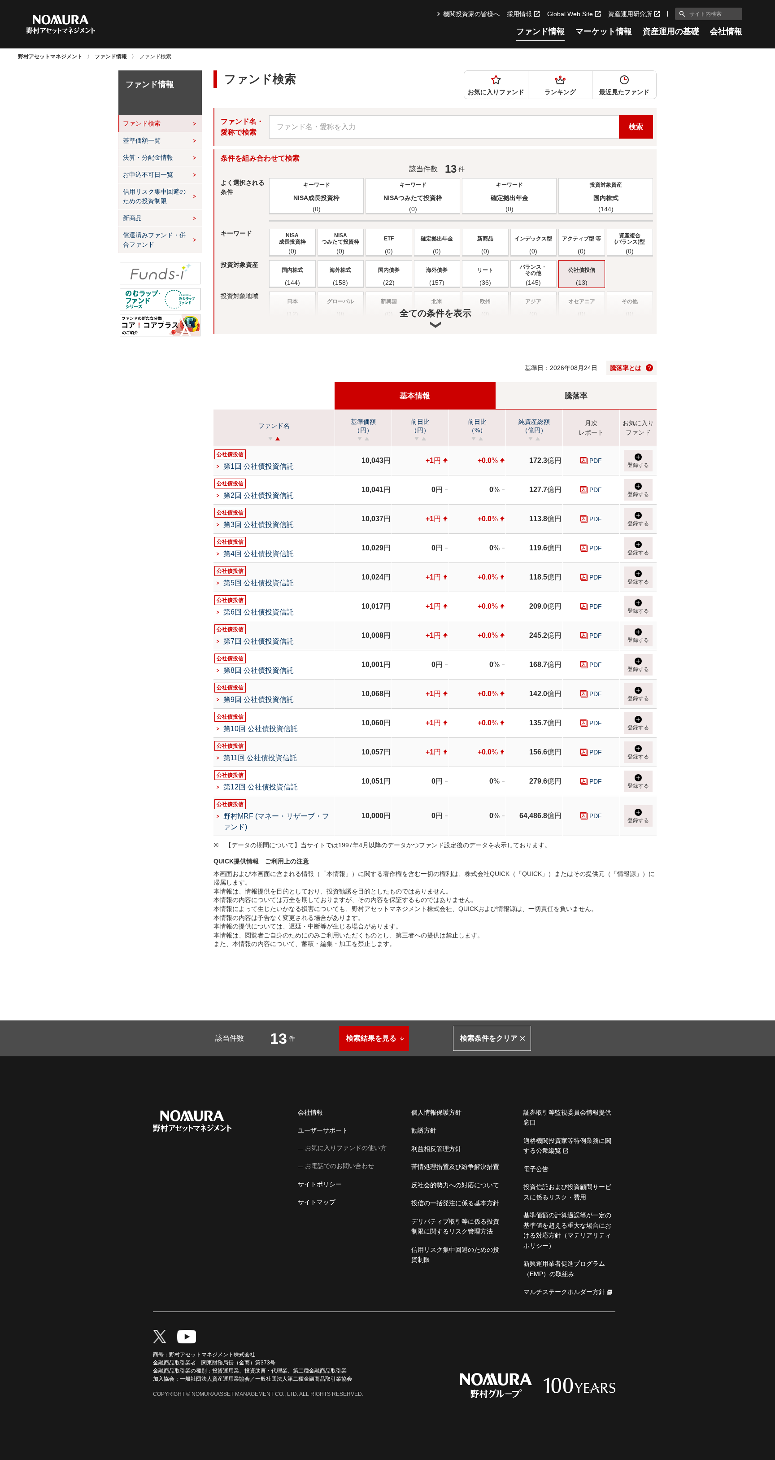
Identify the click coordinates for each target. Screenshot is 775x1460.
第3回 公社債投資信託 (258, 524)
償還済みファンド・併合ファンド (154, 239)
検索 (636, 127)
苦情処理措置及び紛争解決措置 (455, 1166)
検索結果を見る (371, 1038)
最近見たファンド (624, 92)
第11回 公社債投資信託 (260, 758)
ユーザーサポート (323, 1130)
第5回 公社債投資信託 (258, 583)
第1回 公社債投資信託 (258, 466)
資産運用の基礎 (671, 31)
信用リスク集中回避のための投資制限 (154, 196)
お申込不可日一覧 (148, 174)
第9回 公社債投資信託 (258, 699)
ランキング (560, 92)
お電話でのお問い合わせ (339, 1165)
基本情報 (415, 396)
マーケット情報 (603, 31)
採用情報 (519, 14)
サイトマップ (316, 1202)
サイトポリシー (320, 1184)
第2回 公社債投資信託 (258, 495)
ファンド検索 (142, 123)
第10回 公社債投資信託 (260, 728)
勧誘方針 (423, 1130)
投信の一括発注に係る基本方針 (455, 1203)
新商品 (132, 218)
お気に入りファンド (496, 92)
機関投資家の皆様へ (471, 14)
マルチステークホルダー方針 (564, 1291)
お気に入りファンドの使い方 (346, 1147)
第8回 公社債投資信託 (258, 670)
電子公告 (536, 1168)
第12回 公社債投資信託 (260, 787)
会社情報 (726, 31)
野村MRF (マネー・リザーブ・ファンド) (276, 821)
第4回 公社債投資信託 (258, 554)
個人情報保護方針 (436, 1112)
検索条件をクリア (489, 1038)
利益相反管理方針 (436, 1148)
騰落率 (576, 396)
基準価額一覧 (142, 140)
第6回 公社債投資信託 (258, 612)
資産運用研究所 (630, 14)
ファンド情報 (540, 31)
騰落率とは (625, 367)
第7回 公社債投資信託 (258, 641)
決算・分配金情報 (148, 157)
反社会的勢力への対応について (455, 1185)
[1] (680, 14)
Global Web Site (570, 14)
